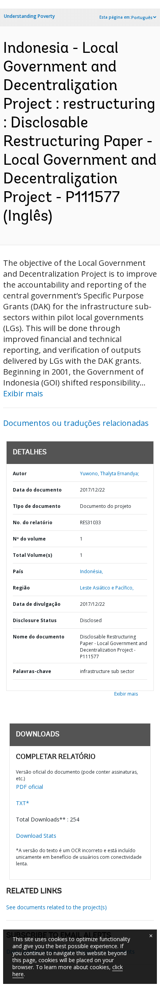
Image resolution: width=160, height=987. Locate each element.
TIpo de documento (37, 506)
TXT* (22, 803)
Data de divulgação (37, 604)
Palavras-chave (32, 671)
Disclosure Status (35, 620)
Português (142, 17)
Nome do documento (38, 636)
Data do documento (37, 490)
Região (21, 587)
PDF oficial (29, 786)
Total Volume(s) (32, 555)
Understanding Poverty (29, 16)
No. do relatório (32, 522)
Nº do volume (29, 538)
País (18, 571)
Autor (20, 473)
